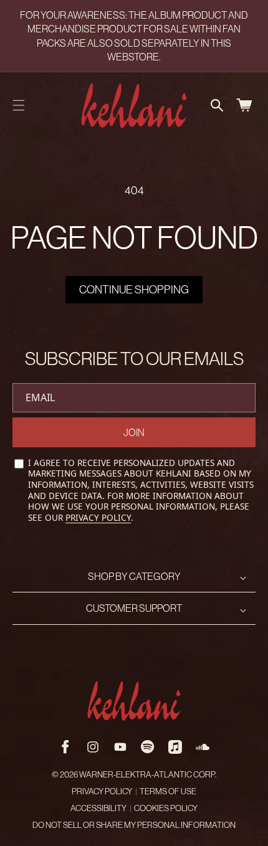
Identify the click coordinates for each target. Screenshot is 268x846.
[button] (18, 105)
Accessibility (98, 808)
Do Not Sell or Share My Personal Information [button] (134, 825)
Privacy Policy (98, 517)
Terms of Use (168, 791)
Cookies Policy (166, 808)
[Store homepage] (134, 701)
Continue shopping (134, 289)
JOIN (134, 432)
